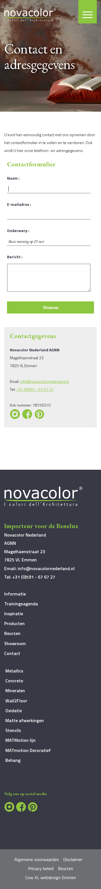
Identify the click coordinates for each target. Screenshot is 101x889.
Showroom (15, 643)
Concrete (14, 680)
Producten (14, 623)
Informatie (15, 593)
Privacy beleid (41, 868)
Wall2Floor (16, 700)
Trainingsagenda (21, 603)
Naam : (13, 178)
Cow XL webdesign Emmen (50, 877)
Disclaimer (72, 859)
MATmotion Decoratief (28, 750)
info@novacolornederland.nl (44, 381)
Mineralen (15, 690)
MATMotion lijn (20, 740)
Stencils (13, 730)
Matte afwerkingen (24, 720)
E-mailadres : (19, 204)
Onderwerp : (18, 230)
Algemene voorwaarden (36, 859)
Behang (12, 760)
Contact (12, 653)
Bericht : (14, 257)
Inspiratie (13, 613)
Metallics (14, 670)
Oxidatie (13, 710)
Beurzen (12, 633)
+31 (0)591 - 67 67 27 (35, 389)
